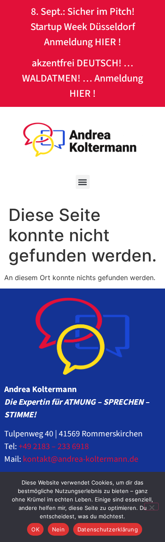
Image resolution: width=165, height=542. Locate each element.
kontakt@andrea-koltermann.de (80, 459)
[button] (83, 182)
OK (35, 529)
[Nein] (151, 506)
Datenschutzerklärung (107, 529)
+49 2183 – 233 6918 (54, 446)
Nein (58, 529)
